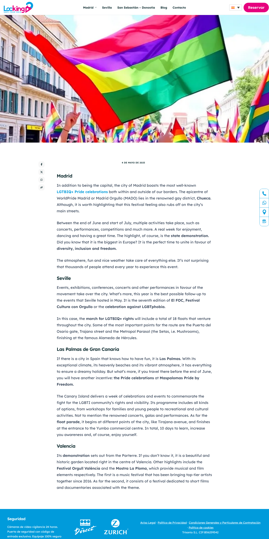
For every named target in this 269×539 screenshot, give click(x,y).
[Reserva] (264, 221)
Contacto (179, 7)
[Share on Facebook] (41, 164)
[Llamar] (264, 193)
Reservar (256, 7)
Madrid (88, 7)
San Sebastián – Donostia (136, 7)
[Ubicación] (264, 212)
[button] (235, 7)
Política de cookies (201, 527)
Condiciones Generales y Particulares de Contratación (224, 522)
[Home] (18, 7)
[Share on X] (41, 172)
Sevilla (107, 7)
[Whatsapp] (264, 203)
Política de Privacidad (172, 522)
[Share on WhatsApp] (41, 180)
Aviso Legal (148, 522)
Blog (163, 7)
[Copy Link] (41, 187)
